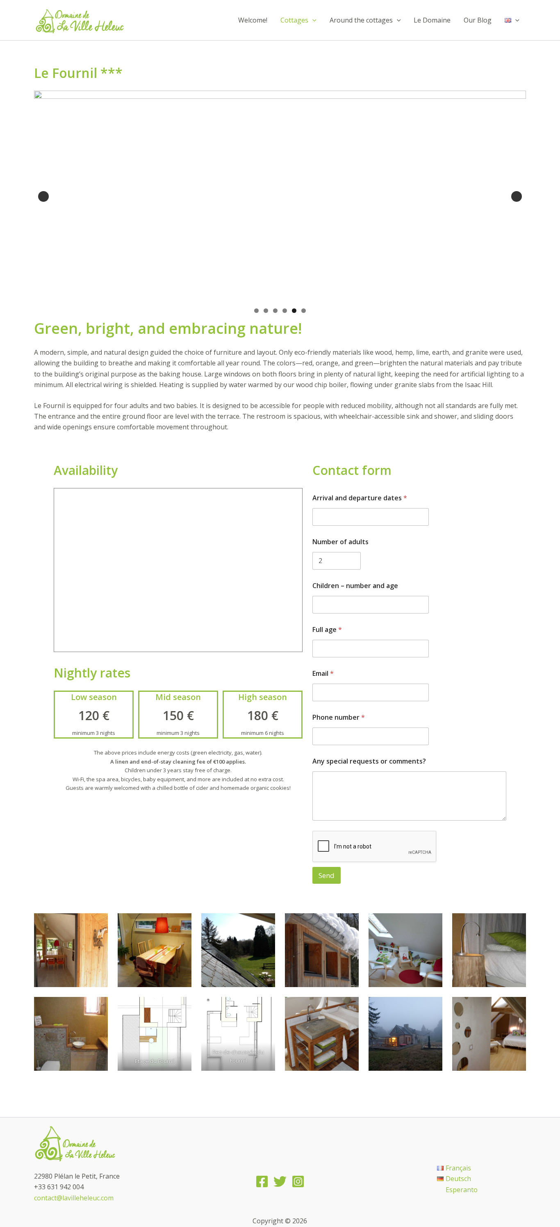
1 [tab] (256, 310)
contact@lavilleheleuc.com (74, 1197)
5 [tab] (294, 310)
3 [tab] (275, 310)
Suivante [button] (516, 196)
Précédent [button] (43, 196)
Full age (327, 630)
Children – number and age (355, 586)
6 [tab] (303, 310)
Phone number (338, 717)
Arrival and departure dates (359, 498)
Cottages (294, 20)
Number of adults (340, 542)
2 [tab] (266, 310)
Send (327, 875)
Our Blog (478, 20)
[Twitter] (280, 1181)
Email (323, 673)
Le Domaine (432, 20)
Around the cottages (361, 20)
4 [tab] (284, 310)
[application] (312, 20)
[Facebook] (262, 1181)
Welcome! (252, 20)
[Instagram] (298, 1181)
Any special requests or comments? (369, 761)
